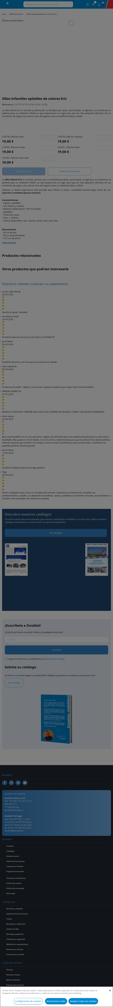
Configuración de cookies (28, 1001)
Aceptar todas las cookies (83, 1001)
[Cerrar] (110, 990)
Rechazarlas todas (56, 1001)
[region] (56, 997)
